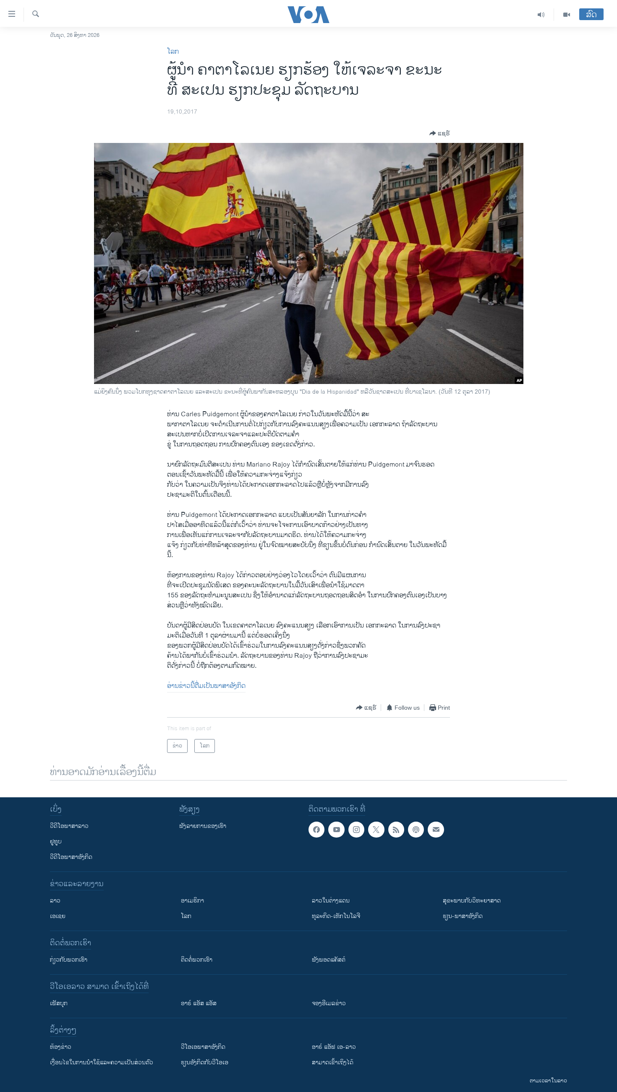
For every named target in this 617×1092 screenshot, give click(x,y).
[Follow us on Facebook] (316, 830)
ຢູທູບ (56, 841)
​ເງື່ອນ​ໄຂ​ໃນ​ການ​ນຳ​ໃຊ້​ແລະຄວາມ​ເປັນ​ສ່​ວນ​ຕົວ (101, 1062)
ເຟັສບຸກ (59, 1003)
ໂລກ (173, 51)
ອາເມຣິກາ (192, 900)
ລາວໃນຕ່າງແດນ (331, 900)
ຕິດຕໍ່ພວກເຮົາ (196, 959)
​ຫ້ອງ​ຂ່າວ (60, 1047)
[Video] (566, 14)
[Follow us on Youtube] (336, 830)
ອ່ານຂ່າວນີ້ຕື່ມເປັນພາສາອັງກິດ (206, 686)
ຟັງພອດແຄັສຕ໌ (328, 959)
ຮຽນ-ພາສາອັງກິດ (463, 916)
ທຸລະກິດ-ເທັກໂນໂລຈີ (336, 916)
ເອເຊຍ (57, 916)
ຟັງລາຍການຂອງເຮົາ (202, 826)
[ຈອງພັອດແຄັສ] (436, 830)
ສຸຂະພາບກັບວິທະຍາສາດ (472, 900)
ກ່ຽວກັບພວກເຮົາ (68, 959)
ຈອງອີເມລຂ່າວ (329, 1003)
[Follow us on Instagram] (356, 830)
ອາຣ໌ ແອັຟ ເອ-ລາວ (334, 1047)
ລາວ (55, 900)
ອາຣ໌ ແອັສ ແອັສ (199, 1003)
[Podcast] (416, 830)
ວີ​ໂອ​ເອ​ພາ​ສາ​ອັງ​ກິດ (203, 1047)
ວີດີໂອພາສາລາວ (69, 826)
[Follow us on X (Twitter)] (376, 830)
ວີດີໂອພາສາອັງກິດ (71, 857)
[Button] (439, 133)
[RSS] (396, 830)
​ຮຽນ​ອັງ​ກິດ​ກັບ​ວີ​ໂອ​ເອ (204, 1062)
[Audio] (541, 14)
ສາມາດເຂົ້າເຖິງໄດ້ (332, 1062)
